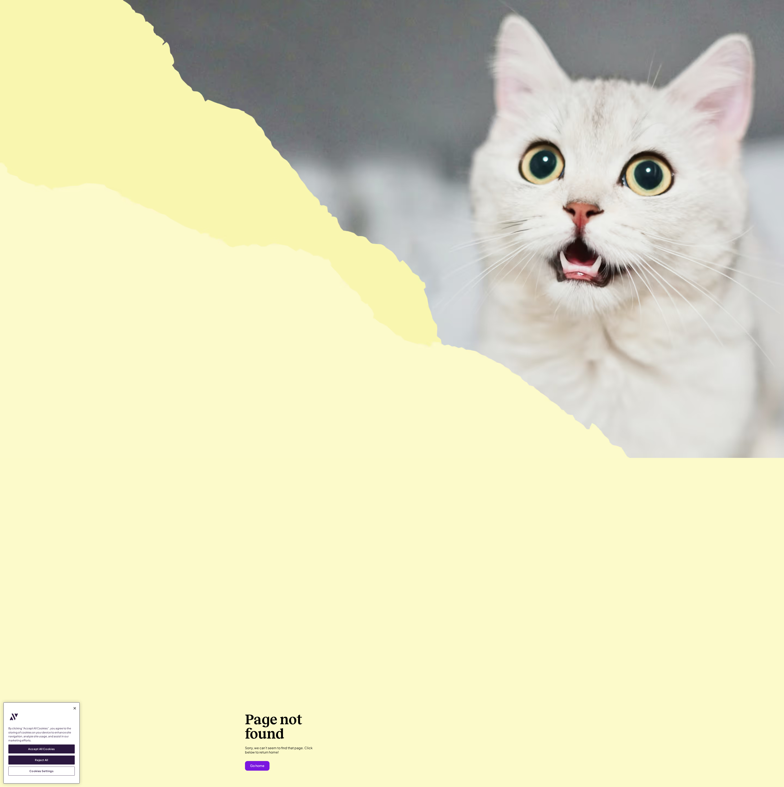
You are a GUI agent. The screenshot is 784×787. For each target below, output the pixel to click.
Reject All (41, 760)
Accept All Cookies (41, 749)
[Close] (74, 708)
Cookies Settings (41, 771)
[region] (41, 743)
